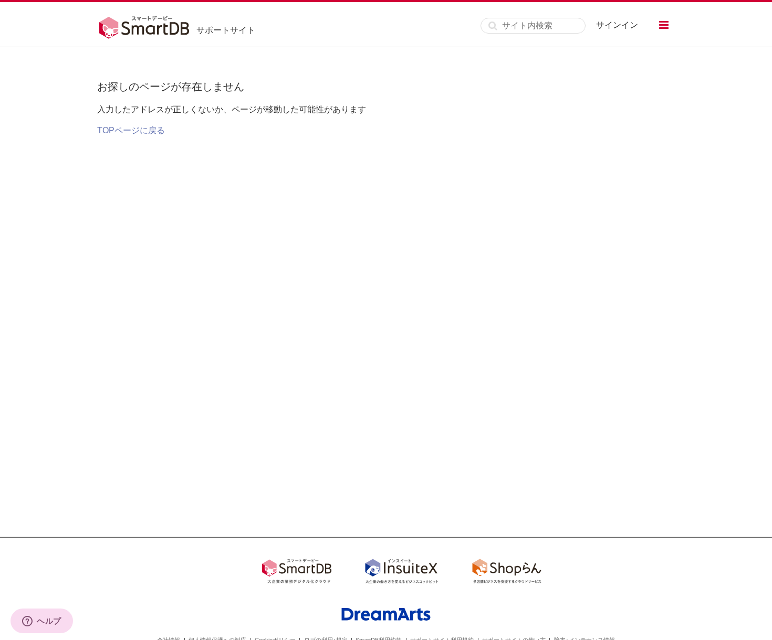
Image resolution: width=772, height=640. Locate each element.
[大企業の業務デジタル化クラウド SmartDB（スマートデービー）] (296, 573)
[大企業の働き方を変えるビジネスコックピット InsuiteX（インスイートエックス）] (402, 573)
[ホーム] (146, 25)
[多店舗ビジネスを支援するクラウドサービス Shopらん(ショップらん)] (507, 573)
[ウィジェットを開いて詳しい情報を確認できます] (42, 622)
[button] (664, 25)
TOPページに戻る (131, 130)
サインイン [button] (617, 24)
